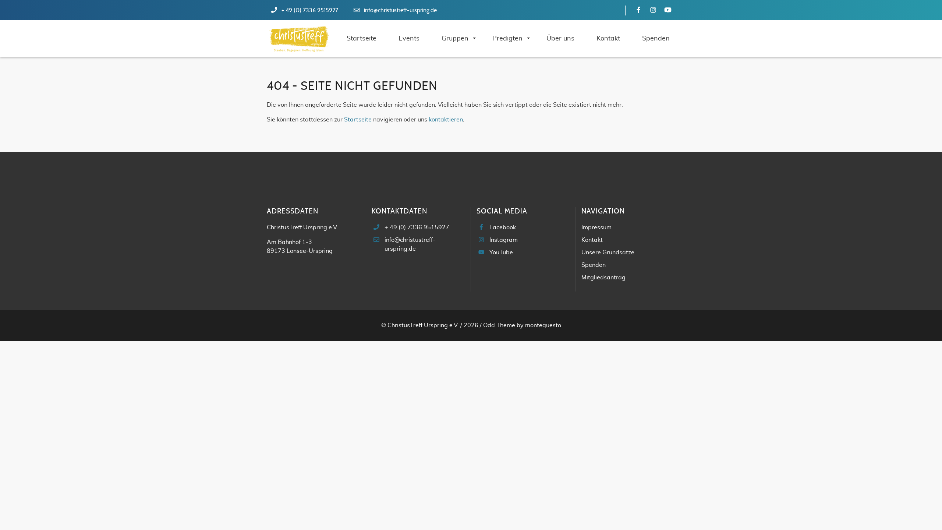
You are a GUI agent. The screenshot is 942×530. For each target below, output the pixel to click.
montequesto (543, 325)
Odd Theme (499, 325)
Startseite (358, 120)
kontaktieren (446, 120)
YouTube (501, 252)
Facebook (502, 227)
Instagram (503, 240)
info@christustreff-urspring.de (400, 10)
